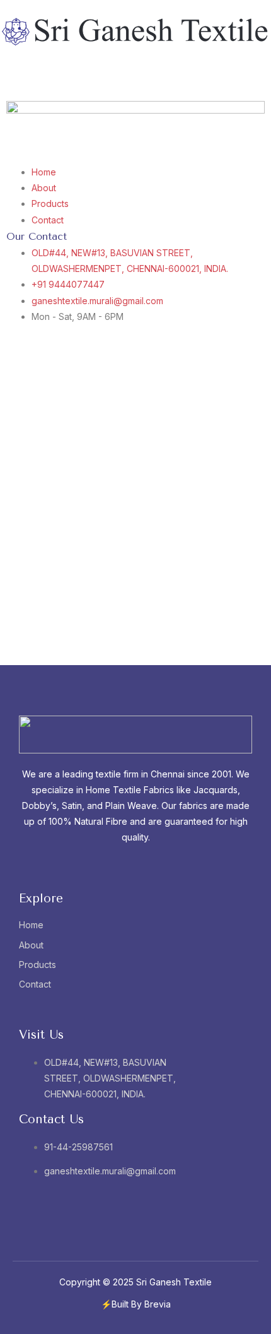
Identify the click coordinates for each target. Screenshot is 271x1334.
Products (37, 964)
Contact (35, 984)
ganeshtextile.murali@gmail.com (97, 300)
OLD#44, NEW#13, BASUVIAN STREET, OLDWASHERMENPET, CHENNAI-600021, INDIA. (110, 1078)
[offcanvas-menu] (3, 70)
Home (31, 924)
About (31, 945)
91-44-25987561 (78, 1147)
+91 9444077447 (68, 284)
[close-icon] (3, 86)
